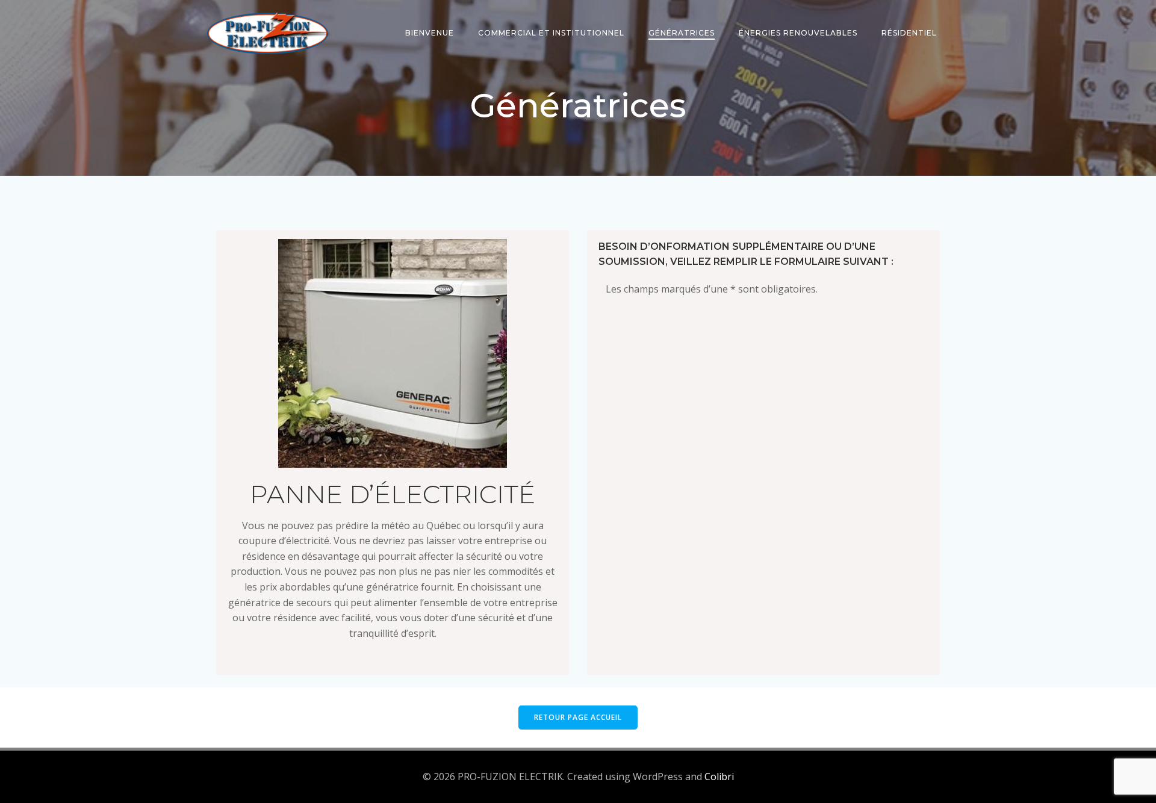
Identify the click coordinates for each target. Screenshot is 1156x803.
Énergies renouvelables (798, 32)
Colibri (719, 776)
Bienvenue (429, 32)
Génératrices (681, 32)
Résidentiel (909, 32)
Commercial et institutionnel (551, 32)
